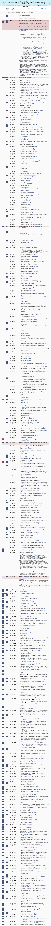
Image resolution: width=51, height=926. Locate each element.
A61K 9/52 (29, 529)
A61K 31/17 (12, 694)
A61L (35, 29)
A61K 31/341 (13, 849)
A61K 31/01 (12, 589)
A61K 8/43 (12, 303)
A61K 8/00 (41, 69)
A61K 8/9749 (13, 420)
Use (21, 229)
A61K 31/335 (13, 839)
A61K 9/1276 (13, 488)
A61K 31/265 (13, 804)
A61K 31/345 (13, 855)
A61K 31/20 (12, 749)
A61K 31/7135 (23, 582)
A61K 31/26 (12, 801)
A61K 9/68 (12, 549)
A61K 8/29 (12, 271)
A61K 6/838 (12, 173)
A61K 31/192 (13, 721)
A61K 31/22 (12, 771)
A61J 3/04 (42, 450)
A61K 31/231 (13, 786)
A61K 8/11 (12, 244)
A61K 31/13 (12, 642)
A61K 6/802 (12, 144)
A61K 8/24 (12, 263)
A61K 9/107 (12, 456)
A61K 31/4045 (13, 918)
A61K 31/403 (13, 913)
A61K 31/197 (13, 736)
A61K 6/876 (12, 202)
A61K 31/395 (13, 892)
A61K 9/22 (12, 502)
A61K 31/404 (45, 659)
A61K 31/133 (13, 648)
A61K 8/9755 (13, 422)
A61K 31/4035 (13, 914)
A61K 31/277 (13, 812)
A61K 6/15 (12, 79)
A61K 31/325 (13, 831)
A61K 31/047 (13, 605)
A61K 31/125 (13, 640)
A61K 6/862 (12, 192)
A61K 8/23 (12, 261)
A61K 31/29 (12, 819)
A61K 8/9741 (13, 418)
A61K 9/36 (12, 514)
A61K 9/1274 (13, 479)
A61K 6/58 (12, 109)
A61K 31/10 (12, 625)
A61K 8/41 (12, 300)
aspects (29, 26)
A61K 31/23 (12, 783)
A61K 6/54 (12, 105)
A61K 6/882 (12, 207)
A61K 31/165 (36, 659)
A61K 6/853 (12, 185)
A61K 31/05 (12, 606)
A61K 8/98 (12, 437)
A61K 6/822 (12, 160)
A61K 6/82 (12, 158)
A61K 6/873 (12, 200)
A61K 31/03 (12, 596)
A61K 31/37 (12, 878)
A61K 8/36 (12, 281)
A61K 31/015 (13, 591)
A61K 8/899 (12, 386)
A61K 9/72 (12, 552)
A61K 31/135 (13, 650)
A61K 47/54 (23, 474)
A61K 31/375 (13, 880)
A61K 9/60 (12, 540)
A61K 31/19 (12, 714)
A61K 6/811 (12, 151)
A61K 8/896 (12, 378)
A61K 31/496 (23, 886)
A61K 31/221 (13, 773)
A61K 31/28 (37, 581)
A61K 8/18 (12, 247)
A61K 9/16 (12, 495)
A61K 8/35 (12, 280)
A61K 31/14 (12, 663)
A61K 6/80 (12, 141)
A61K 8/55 (12, 316)
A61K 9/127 (12, 462)
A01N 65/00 (44, 42)
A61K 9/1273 (13, 475)
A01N (43, 47)
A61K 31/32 (12, 829)
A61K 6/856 (12, 187)
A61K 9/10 (12, 455)
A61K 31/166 (13, 684)
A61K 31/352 (13, 862)
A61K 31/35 (12, 857)
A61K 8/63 (12, 323)
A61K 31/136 (13, 652)
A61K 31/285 (13, 817)
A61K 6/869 (12, 197)
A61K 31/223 (13, 779)
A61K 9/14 (12, 493)
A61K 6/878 (12, 204)
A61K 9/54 (12, 534)
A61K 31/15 (12, 671)
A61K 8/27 (12, 268)
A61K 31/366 (13, 876)
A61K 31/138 (13, 658)
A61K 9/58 (12, 539)
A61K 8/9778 (13, 430)
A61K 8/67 (12, 337)
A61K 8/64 (12, 328)
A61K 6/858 (12, 188)
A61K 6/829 (12, 165)
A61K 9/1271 (13, 465)
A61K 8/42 (12, 301)
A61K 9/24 (12, 503)
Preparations (22, 77)
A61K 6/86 (12, 190)
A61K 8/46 (12, 313)
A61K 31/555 (43, 581)
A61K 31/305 (13, 824)
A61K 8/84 (12, 351)
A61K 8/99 (12, 439)
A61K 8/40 (12, 296)
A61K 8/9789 (13, 434)
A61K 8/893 (12, 368)
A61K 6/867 (12, 195)
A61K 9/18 (12, 497)
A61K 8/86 (12, 356)
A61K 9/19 (12, 498)
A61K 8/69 (12, 341)
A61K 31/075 (13, 616)
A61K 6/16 (12, 80)
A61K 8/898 (12, 383)
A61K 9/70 (12, 550)
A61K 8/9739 (13, 417)
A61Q (26, 230)
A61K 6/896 (12, 220)
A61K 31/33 (12, 837)
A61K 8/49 (12, 314)
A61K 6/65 (12, 117)
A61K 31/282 (13, 815)
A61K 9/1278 (13, 491)
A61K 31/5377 (27, 661)
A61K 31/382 (13, 885)
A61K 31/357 (13, 868)
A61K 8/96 (12, 396)
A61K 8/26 (12, 266)
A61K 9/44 (12, 523)
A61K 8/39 (12, 293)
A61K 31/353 (13, 865)
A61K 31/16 (12, 678)
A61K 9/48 (12, 527)
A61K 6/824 (12, 161)
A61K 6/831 (12, 166)
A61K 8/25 (12, 264)
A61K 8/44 (12, 305)
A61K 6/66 (12, 119)
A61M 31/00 (24, 448)
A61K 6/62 (12, 114)
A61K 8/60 (12, 321)
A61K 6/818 (12, 156)
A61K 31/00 (35, 556)
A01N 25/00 (39, 42)
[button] (7, 16)
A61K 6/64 (12, 115)
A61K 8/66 (12, 335)
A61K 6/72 (12, 127)
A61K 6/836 (12, 171)
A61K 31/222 (13, 776)
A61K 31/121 (13, 635)
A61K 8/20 (12, 256)
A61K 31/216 (13, 768)
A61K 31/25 (12, 796)
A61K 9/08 (12, 453)
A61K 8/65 (12, 332)
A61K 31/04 (12, 600)
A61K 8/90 (12, 389)
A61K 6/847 (12, 180)
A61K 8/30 (12, 273)
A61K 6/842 (12, 176)
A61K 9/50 (41, 493)
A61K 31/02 (12, 593)
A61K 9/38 (12, 517)
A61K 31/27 (12, 807)
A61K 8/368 (12, 287)
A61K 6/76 (12, 134)
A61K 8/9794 (13, 435)
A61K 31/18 (12, 707)
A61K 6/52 (12, 103)
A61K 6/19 (12, 87)
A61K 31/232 (13, 788)
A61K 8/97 (12, 399)
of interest (33, 568)
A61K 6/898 (12, 222)
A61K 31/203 (43, 613)
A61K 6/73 (12, 129)
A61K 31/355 (13, 867)
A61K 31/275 (13, 810)
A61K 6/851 (12, 183)
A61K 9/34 (12, 512)
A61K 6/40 (12, 100)
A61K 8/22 (12, 259)
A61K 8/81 (12, 348)
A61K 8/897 (12, 381)
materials (38, 26)
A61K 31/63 (26, 708)
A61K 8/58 (12, 318)
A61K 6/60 (12, 110)
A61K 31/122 (13, 637)
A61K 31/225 (13, 781)
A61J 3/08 (31, 447)
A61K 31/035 (13, 598)
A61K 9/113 (12, 458)
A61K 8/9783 (13, 432)
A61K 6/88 (12, 206)
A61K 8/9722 (13, 410)
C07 (38, 63)
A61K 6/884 (12, 209)
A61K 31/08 (12, 618)
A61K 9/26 (12, 505)
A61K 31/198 (13, 742)
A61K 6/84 (12, 175)
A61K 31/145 (36, 627)
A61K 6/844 (12, 178)
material (46, 53)
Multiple (22, 458)
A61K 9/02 (12, 445)
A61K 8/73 (12, 347)
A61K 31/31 (12, 826)
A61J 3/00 (21, 26)
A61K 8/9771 (13, 428)
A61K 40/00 (22, 70)
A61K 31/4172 (29, 745)
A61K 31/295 (13, 821)
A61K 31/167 (13, 689)
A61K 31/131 (13, 643)
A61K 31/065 (13, 612)
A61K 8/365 (12, 285)
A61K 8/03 (12, 239)
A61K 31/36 (12, 871)
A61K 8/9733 (13, 415)
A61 (11, 20)
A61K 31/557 (37, 758)
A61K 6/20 (12, 89)
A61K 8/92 (12, 392)
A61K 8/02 (12, 232)
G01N (33, 54)
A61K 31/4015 (13, 904)
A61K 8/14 (12, 245)
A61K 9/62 (12, 542)
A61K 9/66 (12, 547)
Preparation (23, 490)
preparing (40, 33)
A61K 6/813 (12, 153)
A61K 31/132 (13, 645)
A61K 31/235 (13, 789)
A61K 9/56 (12, 537)
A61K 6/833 (12, 170)
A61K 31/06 (12, 610)
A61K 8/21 (12, 258)
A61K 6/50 (12, 102)
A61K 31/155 (33, 669)
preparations (36, 74)
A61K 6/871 (12, 199)
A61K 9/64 (12, 545)
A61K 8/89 (12, 362)
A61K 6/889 (12, 214)
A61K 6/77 (12, 136)
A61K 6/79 (12, 139)
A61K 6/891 (12, 216)
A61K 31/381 (13, 883)
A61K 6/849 (12, 182)
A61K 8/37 (12, 290)
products (27, 25)
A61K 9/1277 (13, 490)
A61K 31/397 (13, 896)
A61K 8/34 (12, 278)
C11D (46, 29)
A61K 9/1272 (13, 469)
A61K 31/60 (43, 714)
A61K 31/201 (13, 753)
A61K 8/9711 (13, 404)
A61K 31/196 (13, 733)
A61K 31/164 (13, 679)
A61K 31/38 (12, 882)
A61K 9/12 (12, 460)
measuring (26, 52)
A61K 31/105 (13, 627)
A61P (25, 75)
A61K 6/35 (12, 98)
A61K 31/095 (13, 623)
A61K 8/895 (12, 375)
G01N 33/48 (39, 54)
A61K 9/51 (12, 530)
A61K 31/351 (13, 860)
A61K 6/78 (12, 138)
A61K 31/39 (12, 890)
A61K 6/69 (12, 122)
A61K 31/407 (13, 924)
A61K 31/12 (12, 633)
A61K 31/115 (13, 632)
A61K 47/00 (40, 556)
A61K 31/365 (13, 875)
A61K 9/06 (12, 450)
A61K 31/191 (13, 718)
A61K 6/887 (12, 211)
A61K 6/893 (12, 219)
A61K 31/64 (28, 697)
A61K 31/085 (13, 620)
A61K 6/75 (12, 133)
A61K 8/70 (12, 343)
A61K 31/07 (12, 613)
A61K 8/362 (12, 283)
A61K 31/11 (12, 630)
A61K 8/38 (12, 291)
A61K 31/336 (13, 842)
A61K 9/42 (12, 520)
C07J (28, 327)
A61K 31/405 (44, 744)
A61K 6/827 (12, 163)
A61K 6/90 (12, 224)
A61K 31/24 (12, 791)
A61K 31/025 (13, 595)
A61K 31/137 (13, 655)
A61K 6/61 (12, 112)
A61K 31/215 (13, 766)
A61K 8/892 (12, 366)
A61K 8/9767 (13, 427)
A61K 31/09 (12, 622)
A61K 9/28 (12, 507)
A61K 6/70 (12, 124)
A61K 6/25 (12, 92)
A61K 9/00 (12, 442)
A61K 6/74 (12, 131)
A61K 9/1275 (13, 482)
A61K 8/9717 (13, 407)
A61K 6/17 (12, 82)
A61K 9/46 (12, 525)
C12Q (31, 53)
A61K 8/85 (12, 355)
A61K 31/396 (13, 895)
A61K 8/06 (12, 242)
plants (34, 399)
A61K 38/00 (29, 747)
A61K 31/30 (12, 822)
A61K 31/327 (29, 603)
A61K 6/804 (12, 146)
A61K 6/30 (12, 95)
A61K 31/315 (13, 827)
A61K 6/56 (12, 107)
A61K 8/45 (12, 309)
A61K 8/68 (12, 338)
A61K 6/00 (12, 77)
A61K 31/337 (13, 844)
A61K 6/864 (12, 194)
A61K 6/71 (12, 126)
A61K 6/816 (12, 154)
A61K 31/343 (13, 852)
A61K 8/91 (12, 391)
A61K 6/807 (12, 148)
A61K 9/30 (12, 509)
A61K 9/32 (12, 510)
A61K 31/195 (13, 727)
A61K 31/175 (13, 698)
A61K (11, 22)
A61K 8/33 (12, 276)
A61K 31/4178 (35, 855)
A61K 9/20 (12, 500)
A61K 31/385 (13, 888)
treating (34, 37)
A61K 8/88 (12, 360)
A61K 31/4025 (13, 909)
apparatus (22, 447)
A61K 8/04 (12, 240)
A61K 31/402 (13, 908)
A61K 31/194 (13, 724)
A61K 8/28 (12, 270)
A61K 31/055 (13, 608)
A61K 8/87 (12, 358)
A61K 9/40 (12, 519)
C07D (35, 64)
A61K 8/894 (12, 371)
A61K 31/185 (23, 628)
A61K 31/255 (13, 799)
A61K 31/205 (27, 664)
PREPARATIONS (23, 22)
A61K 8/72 (12, 345)
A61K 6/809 (12, 149)
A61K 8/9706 (13, 402)
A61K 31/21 (12, 764)
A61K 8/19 (12, 254)
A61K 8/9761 (13, 423)
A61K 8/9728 (13, 413)
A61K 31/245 (13, 793)
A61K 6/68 (12, 120)
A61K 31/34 (12, 845)
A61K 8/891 (12, 363)
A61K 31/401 (34, 744)
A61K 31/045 (13, 601)
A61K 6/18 (12, 84)
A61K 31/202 (13, 756)
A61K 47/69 (28, 468)
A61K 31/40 (12, 898)
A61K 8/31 (12, 275)
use (34, 26)
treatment (34, 34)
